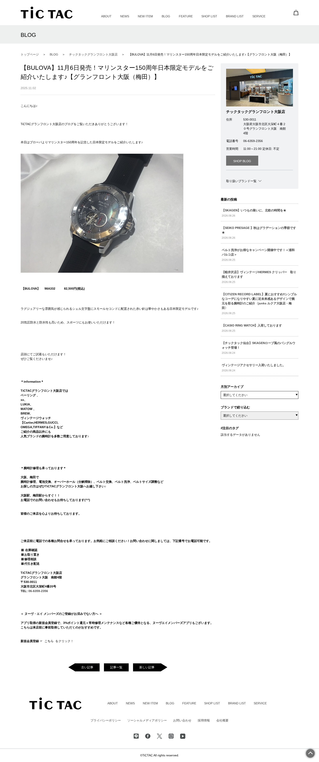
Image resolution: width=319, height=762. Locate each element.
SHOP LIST (209, 16)
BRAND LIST (235, 16)
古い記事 (87, 667)
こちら (49, 641)
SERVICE (258, 16)
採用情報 (204, 720)
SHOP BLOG (242, 161)
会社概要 (222, 720)
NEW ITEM (145, 16)
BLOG (166, 16)
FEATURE (186, 16)
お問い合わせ (182, 720)
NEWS (124, 16)
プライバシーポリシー (105, 720)
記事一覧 (116, 667)
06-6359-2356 (38, 591)
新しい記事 (147, 667)
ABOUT (106, 16)
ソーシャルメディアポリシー (147, 720)
